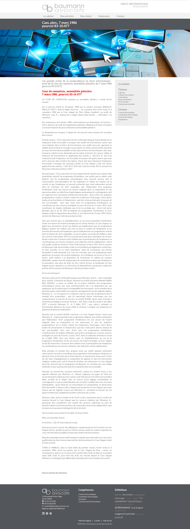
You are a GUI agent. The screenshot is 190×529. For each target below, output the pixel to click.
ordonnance (122, 507)
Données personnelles (126, 104)
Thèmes (122, 89)
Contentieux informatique (128, 115)
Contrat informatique (126, 112)
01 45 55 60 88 (50, 501)
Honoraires (104, 16)
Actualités (124, 84)
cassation (120, 501)
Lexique (122, 109)
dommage (119, 498)
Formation (82, 499)
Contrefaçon (123, 97)
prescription (140, 514)
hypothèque (134, 501)
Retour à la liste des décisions (54, 472)
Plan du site (107, 521)
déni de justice (120, 510)
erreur (128, 498)
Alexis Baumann (91, 524)
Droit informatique (125, 117)
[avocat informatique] (95, 76)
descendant (127, 494)
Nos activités (66, 16)
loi (141, 497)
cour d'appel (137, 507)
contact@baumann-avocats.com (56, 506)
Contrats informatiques (87, 494)
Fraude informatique (126, 95)
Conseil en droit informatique (89, 501)
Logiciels (121, 92)
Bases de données (125, 99)
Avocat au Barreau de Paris (104, 524)
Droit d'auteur (123, 102)
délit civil (118, 495)
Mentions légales (84, 521)
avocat (119, 517)
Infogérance (122, 119)
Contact (120, 16)
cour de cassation (123, 504)
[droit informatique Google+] (50, 514)
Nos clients (85, 16)
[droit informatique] (63, 6)
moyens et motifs (139, 495)
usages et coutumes (125, 513)
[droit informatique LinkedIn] (43, 514)
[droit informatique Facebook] (47, 514)
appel (136, 497)
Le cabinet (48, 16)
